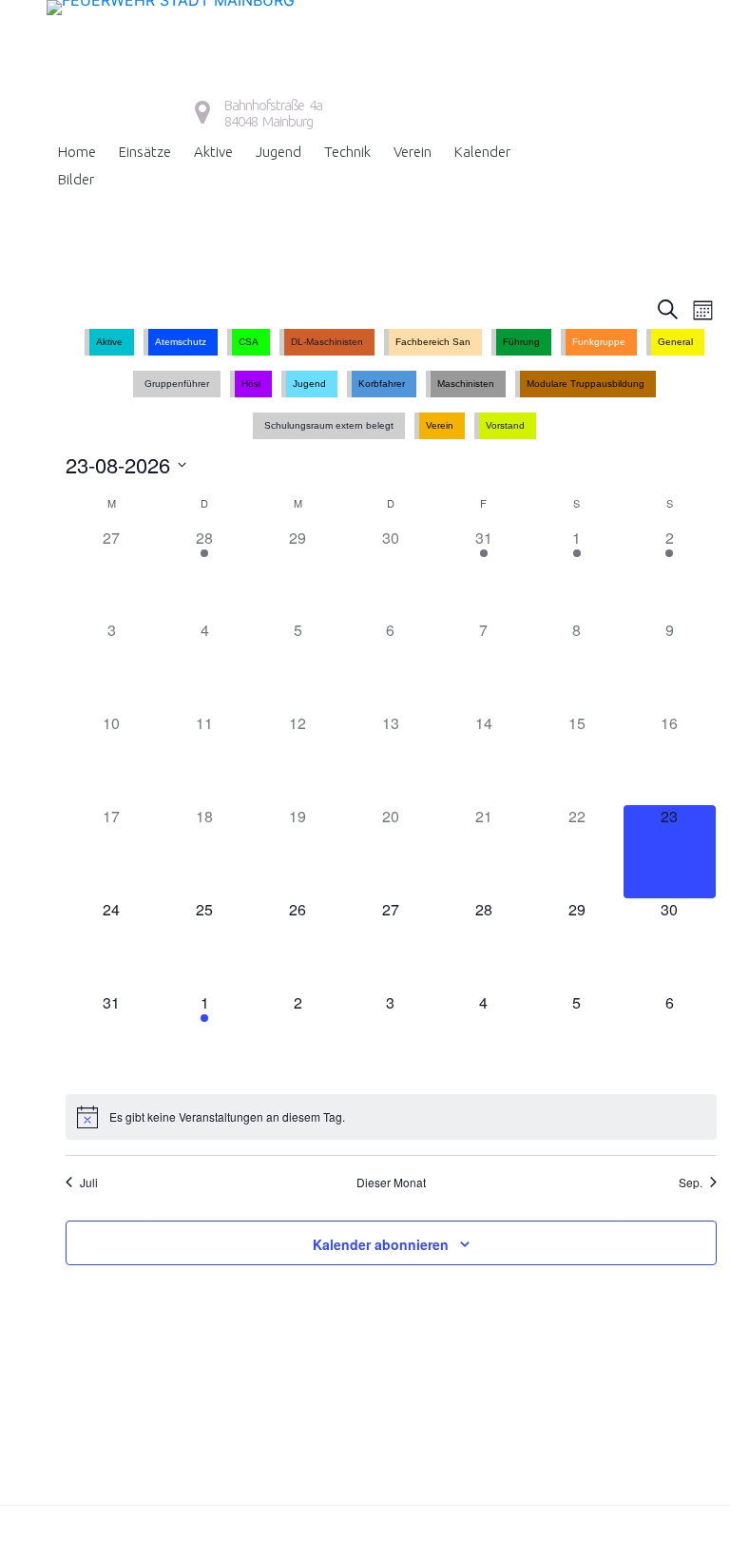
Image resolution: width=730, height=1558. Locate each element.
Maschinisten (465, 383)
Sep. (690, 1182)
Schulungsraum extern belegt (329, 425)
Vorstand (505, 425)
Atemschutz (180, 342)
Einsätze (145, 152)
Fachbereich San (433, 342)
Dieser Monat (391, 1182)
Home (77, 152)
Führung (521, 342)
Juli (89, 1182)
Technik (347, 152)
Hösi (250, 383)
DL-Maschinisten (327, 342)
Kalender (482, 152)
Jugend (278, 152)
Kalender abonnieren (381, 1244)
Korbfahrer (381, 383)
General (675, 342)
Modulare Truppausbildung (585, 383)
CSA (249, 342)
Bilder (76, 179)
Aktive (213, 152)
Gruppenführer (176, 383)
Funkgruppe (598, 342)
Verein (413, 152)
